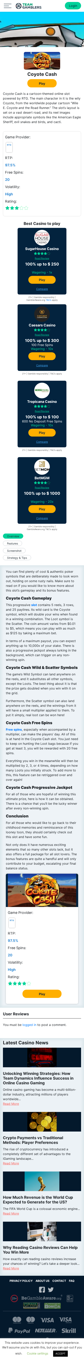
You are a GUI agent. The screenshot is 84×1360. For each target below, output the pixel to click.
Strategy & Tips (17, 557)
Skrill (69, 1330)
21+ (14, 1298)
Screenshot (14, 550)
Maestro (30, 1320)
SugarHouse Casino (42, 249)
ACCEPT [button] (60, 1353)
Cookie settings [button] (37, 1353)
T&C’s (48, 300)
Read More (11, 1104)
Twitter (51, 1290)
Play (42, 83)
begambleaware (42, 1298)
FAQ (71, 1280)
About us (42, 1280)
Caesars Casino (42, 325)
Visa (47, 1320)
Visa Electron (65, 1320)
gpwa (32, 1305)
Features (12, 543)
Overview (13, 536)
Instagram (33, 1290)
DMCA (52, 1306)
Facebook (42, 1290)
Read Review (42, 258)
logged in (29, 1025)
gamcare (69, 1298)
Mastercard (17, 1320)
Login (73, 6)
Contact (59, 1280)
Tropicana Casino (42, 402)
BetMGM (42, 478)
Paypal (19, 1330)
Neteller (46, 1330)
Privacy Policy (21, 1280)
